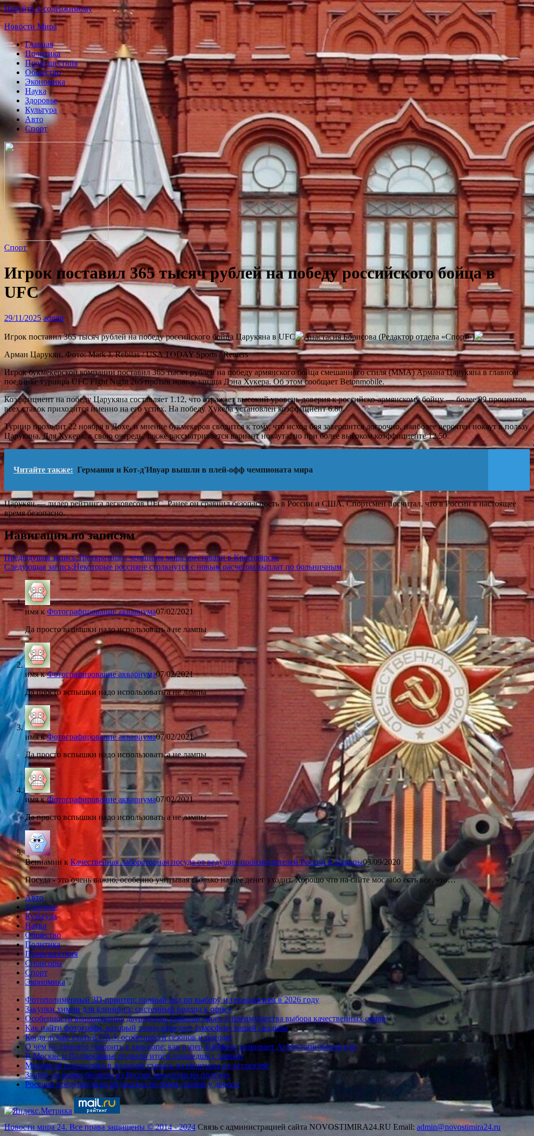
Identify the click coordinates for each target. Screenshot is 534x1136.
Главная (39, 44)
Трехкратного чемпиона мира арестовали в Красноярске (141, 557)
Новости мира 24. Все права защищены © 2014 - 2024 (100, 1126)
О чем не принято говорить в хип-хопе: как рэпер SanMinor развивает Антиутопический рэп (191, 1046)
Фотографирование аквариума (101, 611)
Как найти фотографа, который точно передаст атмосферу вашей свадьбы (156, 1027)
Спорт (36, 128)
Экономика (45, 81)
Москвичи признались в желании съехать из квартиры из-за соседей (147, 1065)
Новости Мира (30, 26)
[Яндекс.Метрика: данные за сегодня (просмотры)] (38, 1111)
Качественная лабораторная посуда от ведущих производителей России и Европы (216, 861)
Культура (41, 109)
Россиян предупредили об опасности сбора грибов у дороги (132, 1084)
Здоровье (41, 100)
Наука (35, 91)
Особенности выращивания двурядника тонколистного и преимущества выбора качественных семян (205, 1018)
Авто (34, 119)
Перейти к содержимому (48, 8)
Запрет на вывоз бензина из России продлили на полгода (127, 1074)
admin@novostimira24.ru (459, 1126)
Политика (42, 53)
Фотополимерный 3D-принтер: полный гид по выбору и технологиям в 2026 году (172, 999)
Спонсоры (43, 963)
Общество (43, 72)
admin (53, 317)
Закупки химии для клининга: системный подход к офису (128, 1009)
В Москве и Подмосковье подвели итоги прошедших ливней (134, 1056)
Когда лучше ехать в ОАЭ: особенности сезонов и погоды (128, 1037)
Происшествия (51, 62)
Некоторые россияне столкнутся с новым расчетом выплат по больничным (173, 566)
